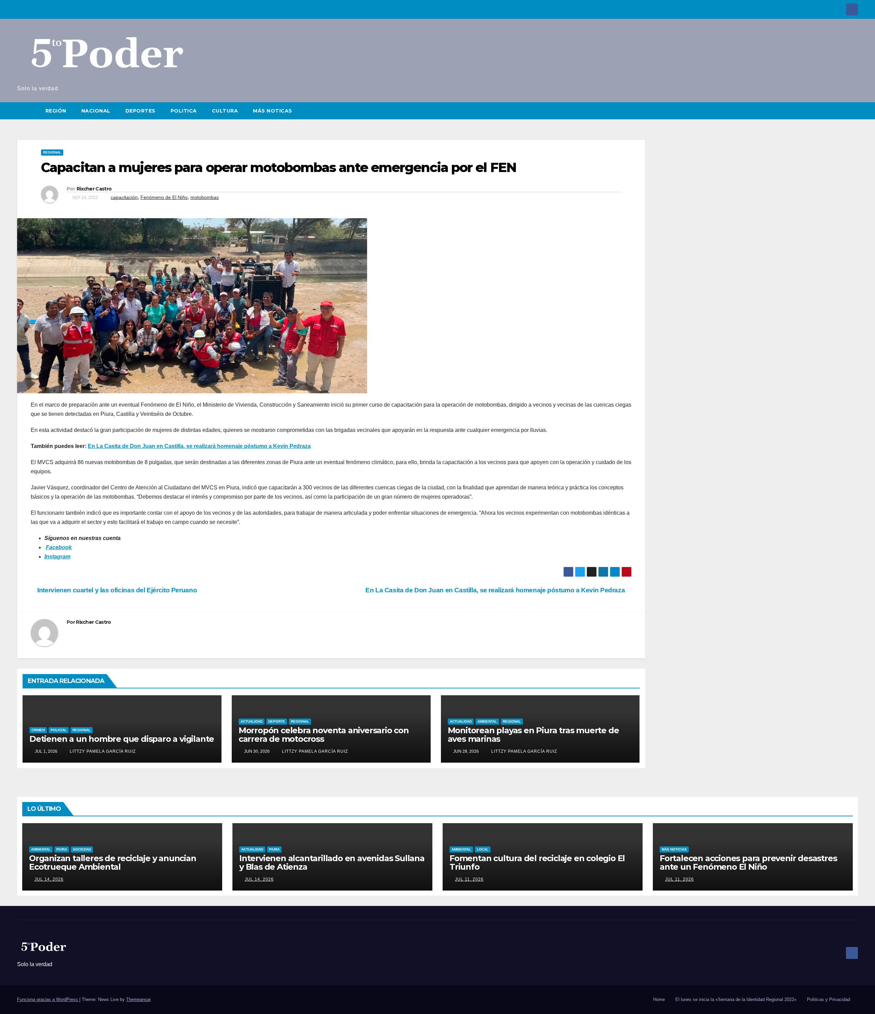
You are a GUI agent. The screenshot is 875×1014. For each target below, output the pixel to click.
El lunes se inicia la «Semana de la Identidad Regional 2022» (735, 999)
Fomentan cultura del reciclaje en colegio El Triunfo (537, 862)
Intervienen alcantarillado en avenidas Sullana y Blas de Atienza (332, 862)
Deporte (276, 721)
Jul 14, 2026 (49, 879)
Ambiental (487, 721)
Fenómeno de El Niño (164, 197)
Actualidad (251, 721)
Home (659, 999)
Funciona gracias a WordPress (48, 999)
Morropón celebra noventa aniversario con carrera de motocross (324, 734)
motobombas (204, 197)
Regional (52, 152)
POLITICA (184, 111)
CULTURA (225, 111)
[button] (853, 111)
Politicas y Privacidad (828, 999)
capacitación (124, 197)
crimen (38, 730)
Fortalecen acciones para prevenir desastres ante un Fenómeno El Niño (748, 862)
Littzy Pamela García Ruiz (102, 751)
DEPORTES (140, 111)
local (482, 849)
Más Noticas (272, 111)
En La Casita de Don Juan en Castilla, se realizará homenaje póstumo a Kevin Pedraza (199, 446)
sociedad (82, 849)
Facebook (59, 547)
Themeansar (138, 999)
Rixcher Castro (94, 189)
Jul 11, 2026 (469, 879)
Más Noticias (674, 849)
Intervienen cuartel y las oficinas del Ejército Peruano (116, 590)
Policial (59, 730)
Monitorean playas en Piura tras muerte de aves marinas (533, 734)
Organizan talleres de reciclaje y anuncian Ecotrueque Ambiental (112, 862)
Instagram (57, 556)
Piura (61, 849)
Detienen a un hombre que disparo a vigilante (121, 739)
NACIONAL (95, 111)
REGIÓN (55, 111)
